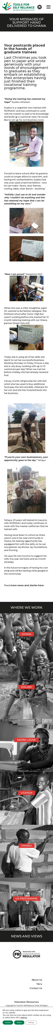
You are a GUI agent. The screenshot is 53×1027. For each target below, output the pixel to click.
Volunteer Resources (26, 1002)
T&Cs (39, 984)
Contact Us (36, 988)
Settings (31, 1022)
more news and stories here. (27, 585)
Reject (19, 1022)
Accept (7, 1022)
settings (23, 1017)
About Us (37, 980)
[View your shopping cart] (39, 7)
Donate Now (23, 963)
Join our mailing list (18, 972)
